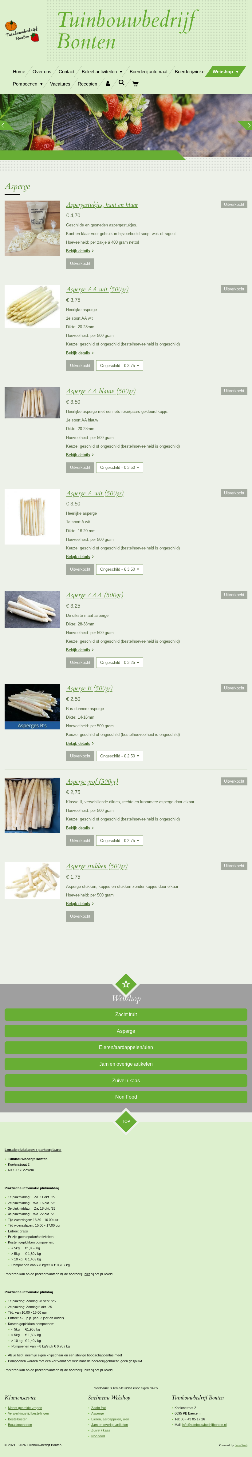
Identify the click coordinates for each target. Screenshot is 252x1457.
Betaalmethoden (20, 1425)
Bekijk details (78, 251)
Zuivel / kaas (100, 1430)
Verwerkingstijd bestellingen (28, 1413)
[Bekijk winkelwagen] (135, 83)
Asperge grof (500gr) (92, 781)
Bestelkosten (17, 1419)
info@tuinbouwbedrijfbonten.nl (204, 1425)
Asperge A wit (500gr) (95, 493)
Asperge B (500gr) (89, 688)
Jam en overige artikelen (109, 1425)
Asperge (97, 1413)
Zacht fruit (98, 1408)
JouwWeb (241, 1445)
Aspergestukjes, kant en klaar (102, 204)
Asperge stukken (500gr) (97, 866)
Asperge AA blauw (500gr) (101, 391)
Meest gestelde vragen (25, 1408)
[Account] (108, 83)
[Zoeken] (121, 82)
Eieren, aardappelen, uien (110, 1419)
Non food (98, 1436)
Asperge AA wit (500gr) (97, 289)
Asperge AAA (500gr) (94, 595)
